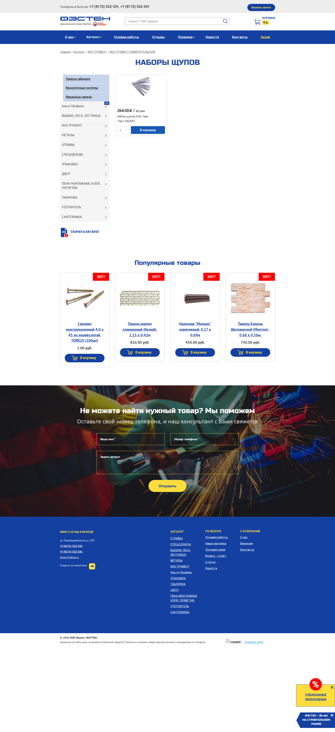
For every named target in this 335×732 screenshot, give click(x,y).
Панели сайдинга (78, 79)
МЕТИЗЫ (68, 135)
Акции (265, 37)
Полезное (185, 37)
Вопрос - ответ (215, 556)
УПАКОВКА (70, 164)
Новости (212, 37)
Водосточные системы (82, 88)
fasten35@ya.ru (69, 557)
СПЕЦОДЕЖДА (72, 154)
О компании (250, 531)
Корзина (268, 18)
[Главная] (85, 18)
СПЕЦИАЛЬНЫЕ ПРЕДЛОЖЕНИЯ (315, 697)
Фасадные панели (79, 97)
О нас (69, 37)
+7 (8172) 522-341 (71, 551)
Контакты (240, 37)
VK (92, 566)
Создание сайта (253, 642)
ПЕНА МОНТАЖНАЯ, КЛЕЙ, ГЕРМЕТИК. (81, 185)
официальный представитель (76, 24)
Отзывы (158, 37)
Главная (65, 52)
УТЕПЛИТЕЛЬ (71, 207)
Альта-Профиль (73, 106)
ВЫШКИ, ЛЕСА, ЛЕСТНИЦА (81, 116)
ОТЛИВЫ (68, 145)
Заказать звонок (261, 7)
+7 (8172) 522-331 (71, 546)
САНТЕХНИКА (72, 217)
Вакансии (246, 543)
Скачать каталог (85, 231)
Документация (215, 549)
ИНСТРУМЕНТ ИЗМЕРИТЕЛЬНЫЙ (132, 52)
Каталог (92, 37)
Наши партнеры (215, 543)
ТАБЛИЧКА (69, 197)
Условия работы (126, 37)
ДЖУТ (66, 174)
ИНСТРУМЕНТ (97, 52)
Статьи (210, 562)
